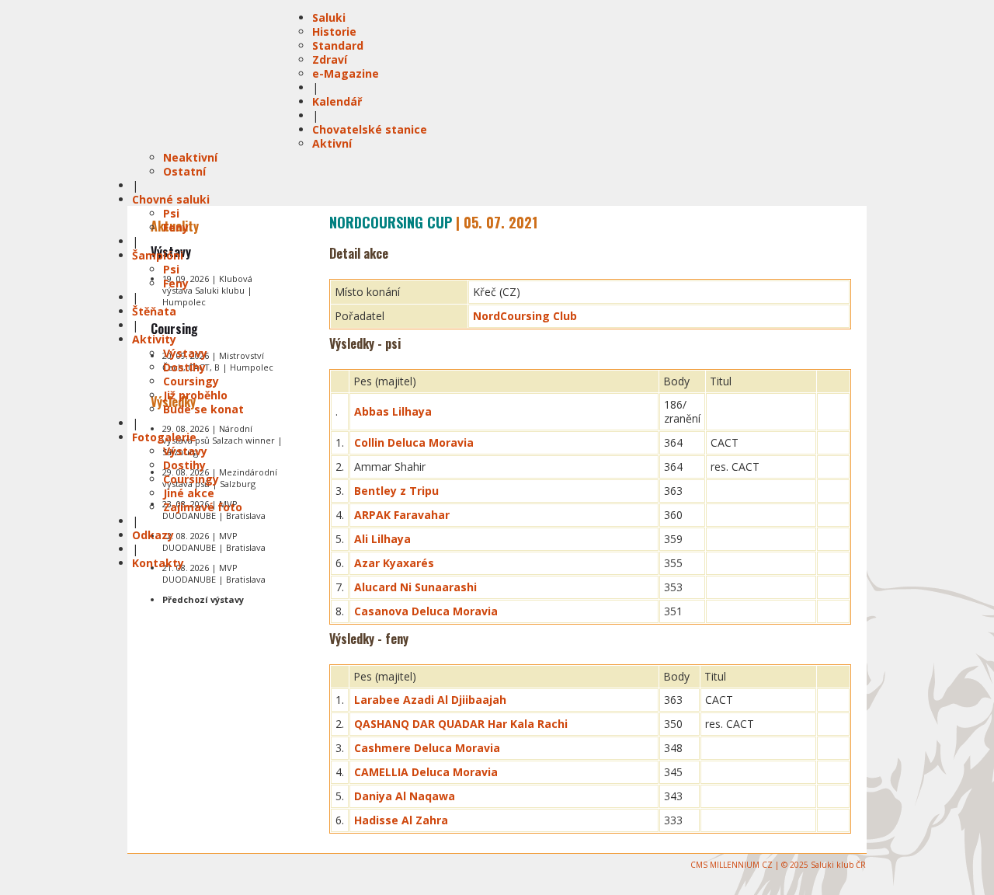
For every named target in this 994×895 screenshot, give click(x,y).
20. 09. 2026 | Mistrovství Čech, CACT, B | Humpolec (217, 361)
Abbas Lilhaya (393, 411)
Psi (171, 213)
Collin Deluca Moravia (414, 442)
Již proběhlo (195, 395)
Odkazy (153, 535)
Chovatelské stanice (369, 129)
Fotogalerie (164, 437)
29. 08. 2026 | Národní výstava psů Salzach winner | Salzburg (222, 440)
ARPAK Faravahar (402, 514)
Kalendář (337, 101)
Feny (176, 227)
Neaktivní (190, 157)
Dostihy (184, 367)
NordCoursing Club (525, 315)
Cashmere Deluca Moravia (427, 747)
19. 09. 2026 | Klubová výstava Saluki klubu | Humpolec (207, 290)
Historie (334, 31)
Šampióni (157, 255)
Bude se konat (203, 409)
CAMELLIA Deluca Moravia (426, 771)
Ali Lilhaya (382, 538)
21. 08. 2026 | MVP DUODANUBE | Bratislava (214, 573)
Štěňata (154, 311)
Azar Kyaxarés (394, 562)
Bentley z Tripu (396, 490)
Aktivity (154, 339)
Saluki (329, 17)
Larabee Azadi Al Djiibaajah (430, 699)
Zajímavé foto (202, 507)
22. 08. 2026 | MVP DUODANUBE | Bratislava (214, 541)
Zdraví (329, 59)
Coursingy (191, 381)
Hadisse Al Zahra (401, 820)
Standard (337, 45)
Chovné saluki (171, 199)
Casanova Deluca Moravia (426, 611)
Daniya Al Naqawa (404, 796)
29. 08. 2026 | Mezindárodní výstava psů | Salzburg (219, 477)
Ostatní (184, 171)
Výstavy (185, 353)
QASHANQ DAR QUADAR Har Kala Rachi (461, 723)
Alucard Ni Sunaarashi (415, 587)
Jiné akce (188, 493)
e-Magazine (345, 73)
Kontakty (158, 562)
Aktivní (332, 143)
